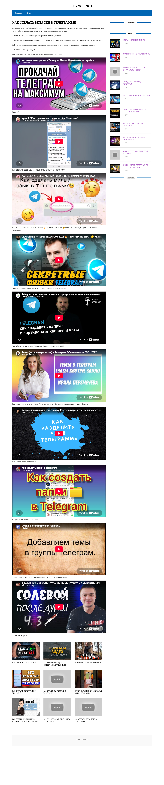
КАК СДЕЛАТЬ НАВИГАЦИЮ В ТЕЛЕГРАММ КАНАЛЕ (134, 110)
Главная (18, 13)
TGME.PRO (82, 6)
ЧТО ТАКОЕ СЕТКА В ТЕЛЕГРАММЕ (136, 95)
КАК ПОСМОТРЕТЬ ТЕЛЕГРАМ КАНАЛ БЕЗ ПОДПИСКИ (134, 69)
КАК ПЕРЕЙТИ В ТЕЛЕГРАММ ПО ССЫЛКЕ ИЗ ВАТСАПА (135, 166)
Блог (29, 13)
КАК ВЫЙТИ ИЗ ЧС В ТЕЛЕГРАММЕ (136, 54)
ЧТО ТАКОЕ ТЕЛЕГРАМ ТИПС (134, 40)
